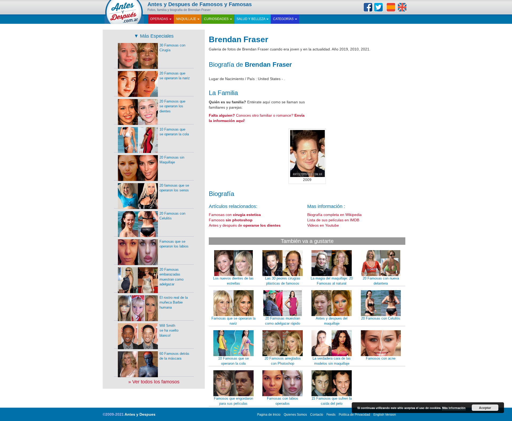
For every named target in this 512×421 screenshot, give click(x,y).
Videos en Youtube (323, 225)
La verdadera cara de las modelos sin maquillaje (332, 360)
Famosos (231, 220)
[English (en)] (402, 7)
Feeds (330, 414)
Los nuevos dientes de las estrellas (233, 280)
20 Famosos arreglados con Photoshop (283, 360)
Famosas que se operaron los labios (174, 244)
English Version (384, 414)
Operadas (159, 19)
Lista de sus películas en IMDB (333, 220)
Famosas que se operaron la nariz (233, 320)
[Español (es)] (390, 7)
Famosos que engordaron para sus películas (233, 401)
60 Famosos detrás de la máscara (174, 356)
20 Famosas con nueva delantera (381, 280)
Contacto (316, 414)
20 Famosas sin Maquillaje (171, 159)
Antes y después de (245, 225)
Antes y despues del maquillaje (331, 320)
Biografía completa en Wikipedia (334, 215)
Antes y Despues (140, 414)
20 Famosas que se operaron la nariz (174, 75)
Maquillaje (186, 19)
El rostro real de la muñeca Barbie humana (173, 302)
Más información (454, 408)
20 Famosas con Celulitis (380, 318)
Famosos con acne (380, 358)
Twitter (378, 7)
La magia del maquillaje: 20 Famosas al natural (332, 280)
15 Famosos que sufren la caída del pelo (331, 401)
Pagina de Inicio (269, 414)
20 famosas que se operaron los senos (174, 187)
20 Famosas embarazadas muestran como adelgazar (171, 276)
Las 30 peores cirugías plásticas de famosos (282, 280)
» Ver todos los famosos (153, 381)
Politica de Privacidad (354, 414)
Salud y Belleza (251, 19)
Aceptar (485, 407)
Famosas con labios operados (282, 401)
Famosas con (235, 215)
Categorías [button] (283, 19)
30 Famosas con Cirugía (172, 47)
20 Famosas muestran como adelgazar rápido (282, 320)
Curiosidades (216, 19)
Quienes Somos (295, 414)
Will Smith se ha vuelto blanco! (168, 330)
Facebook (368, 7)
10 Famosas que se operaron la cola (233, 360)
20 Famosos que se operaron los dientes (172, 106)
